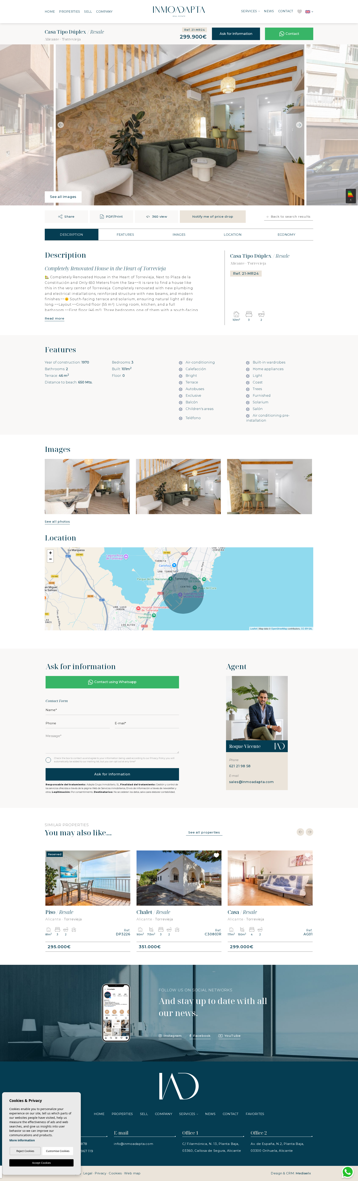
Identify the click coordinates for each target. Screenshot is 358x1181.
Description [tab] (71, 235)
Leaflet (253, 628)
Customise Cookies (57, 1151)
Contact (285, 11)
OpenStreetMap (279, 628)
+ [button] (50, 552)
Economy (286, 235)
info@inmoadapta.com (133, 1144)
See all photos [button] (57, 521)
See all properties (204, 832)
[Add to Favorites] (308, 51)
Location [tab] (232, 235)
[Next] (309, 832)
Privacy (100, 1173)
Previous (60, 124)
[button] (66, 216)
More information (22, 1140)
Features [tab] (125, 235)
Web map (132, 1173)
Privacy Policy (158, 758)
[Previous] (300, 832)
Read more (54, 318)
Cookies (115, 1173)
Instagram (173, 1036)
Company (104, 11)
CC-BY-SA (306, 628)
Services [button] (249, 11)
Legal (87, 1173)
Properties (69, 11)
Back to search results (291, 216)
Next (300, 124)
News (269, 11)
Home (50, 11)
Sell (88, 11)
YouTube (233, 1036)
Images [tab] (179, 235)
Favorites (255, 1114)
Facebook (202, 1036)
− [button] (50, 559)
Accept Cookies (41, 1163)
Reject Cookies (25, 1151)
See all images (63, 197)
